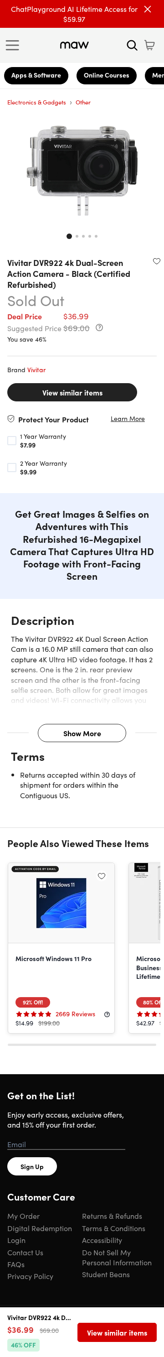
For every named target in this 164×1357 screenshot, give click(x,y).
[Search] (132, 45)
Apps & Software (36, 74)
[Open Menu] (14, 45)
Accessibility (102, 1240)
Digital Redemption (39, 1228)
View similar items (72, 392)
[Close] (148, 9)
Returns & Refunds (112, 1216)
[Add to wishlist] (156, 260)
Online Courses (106, 74)
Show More (82, 733)
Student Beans (106, 1274)
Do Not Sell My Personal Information (117, 1257)
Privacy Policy (30, 1276)
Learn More (128, 418)
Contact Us (25, 1252)
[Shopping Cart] (149, 45)
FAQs (16, 1264)
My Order (23, 1216)
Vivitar (36, 369)
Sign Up (32, 1166)
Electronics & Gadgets (36, 102)
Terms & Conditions (113, 1228)
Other (83, 102)
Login (16, 1240)
